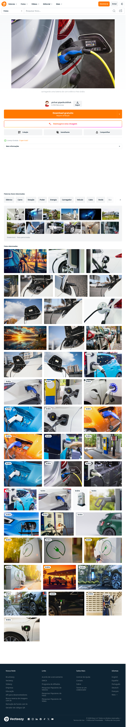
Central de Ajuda (82, 671)
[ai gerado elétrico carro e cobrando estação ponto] (98, 572)
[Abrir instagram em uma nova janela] (33, 713)
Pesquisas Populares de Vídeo (51, 694)
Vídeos (34, 4)
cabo (91, 200)
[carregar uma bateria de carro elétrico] (62, 416)
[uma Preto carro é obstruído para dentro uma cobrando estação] (102, 336)
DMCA (43, 674)
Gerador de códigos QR (15, 701)
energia (53, 200)
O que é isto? (23, 140)
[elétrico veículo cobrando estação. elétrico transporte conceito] (22, 545)
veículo (80, 200)
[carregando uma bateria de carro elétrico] (101, 362)
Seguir (76, 105)
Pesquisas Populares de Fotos (51, 688)
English (113, 671)
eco (110, 200)
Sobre (77, 678)
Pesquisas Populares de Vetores (51, 682)
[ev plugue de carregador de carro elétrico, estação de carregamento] (104, 495)
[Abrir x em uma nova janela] (48, 713)
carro (20, 200)
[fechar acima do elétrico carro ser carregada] (36, 285)
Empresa (9, 681)
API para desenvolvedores (16, 689)
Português (114, 678)
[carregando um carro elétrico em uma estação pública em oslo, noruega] (11, 285)
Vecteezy (9, 674)
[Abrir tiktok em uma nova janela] (45, 713)
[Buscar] (112, 10)
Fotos (23, 4)
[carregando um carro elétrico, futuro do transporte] (65, 261)
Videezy (9, 678)
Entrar (112, 4)
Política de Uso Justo (110, 714)
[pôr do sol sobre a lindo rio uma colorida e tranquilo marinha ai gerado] (25, 336)
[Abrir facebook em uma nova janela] (29, 713)
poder (42, 200)
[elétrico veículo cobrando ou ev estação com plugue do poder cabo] (79, 495)
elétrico (9, 200)
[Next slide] (116, 200)
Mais (58, 4)
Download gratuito (62, 114)
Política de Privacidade (93, 714)
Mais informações (12, 146)
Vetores (11, 4)
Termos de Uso (77, 714)
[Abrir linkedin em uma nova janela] (37, 713)
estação (31, 200)
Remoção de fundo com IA (16, 698)
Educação (9, 685)
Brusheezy (10, 671)
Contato (78, 674)
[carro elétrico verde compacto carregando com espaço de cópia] (97, 519)
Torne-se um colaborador (80, 682)
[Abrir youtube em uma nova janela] (52, 713)
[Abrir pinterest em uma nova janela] (41, 713)
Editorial (46, 4)
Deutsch (113, 681)
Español (113, 674)
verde (100, 200)
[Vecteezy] (3, 3)
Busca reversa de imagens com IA (16, 693)
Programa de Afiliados (50, 678)
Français (113, 685)
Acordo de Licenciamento (51, 671)
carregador (67, 200)
